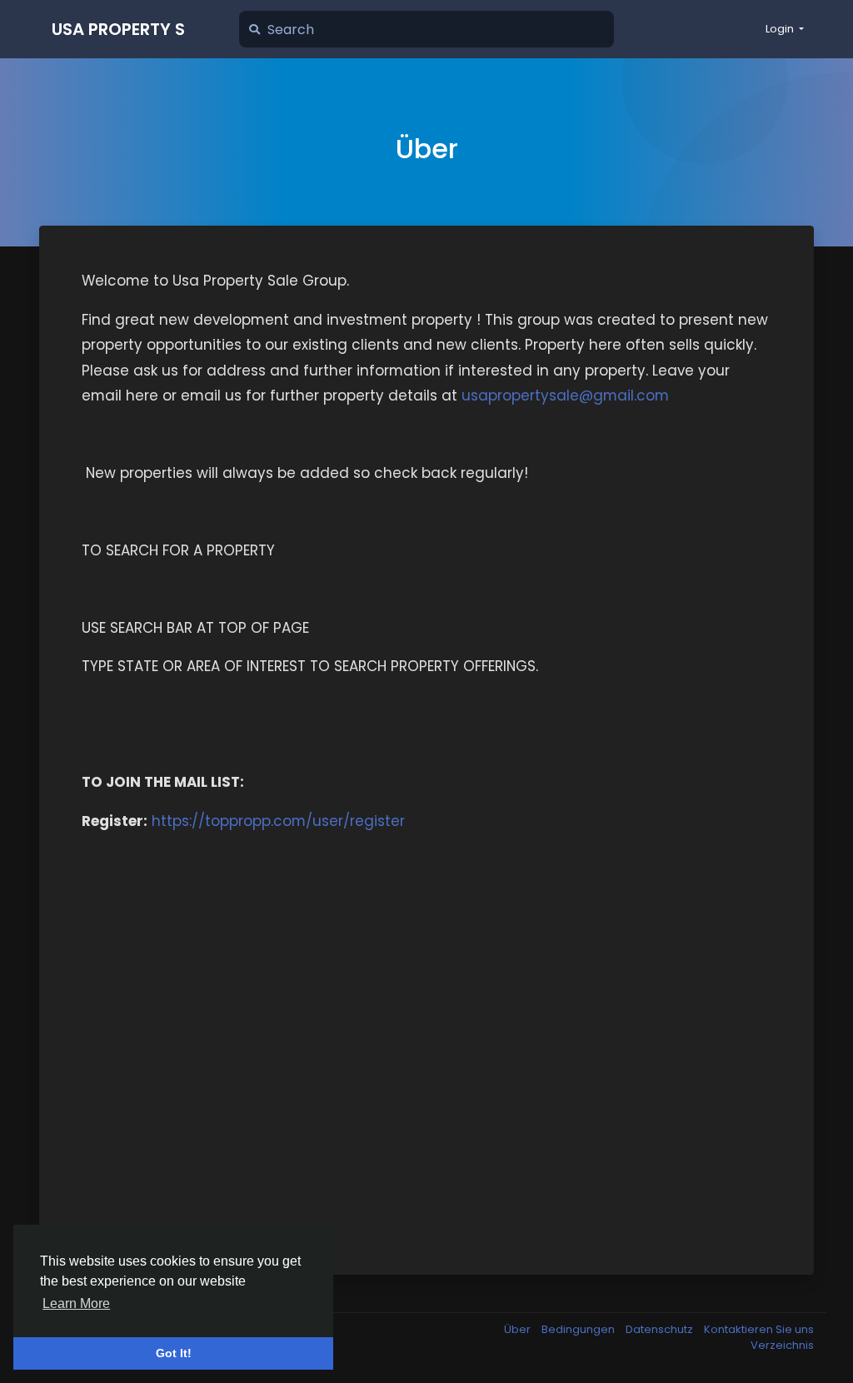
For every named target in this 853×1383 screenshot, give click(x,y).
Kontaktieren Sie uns (759, 1329)
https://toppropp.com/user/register (278, 821)
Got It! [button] (174, 1353)
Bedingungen (579, 1329)
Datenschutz (661, 1329)
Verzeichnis (782, 1345)
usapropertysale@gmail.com (565, 395)
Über (518, 1329)
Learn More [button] (76, 1303)
